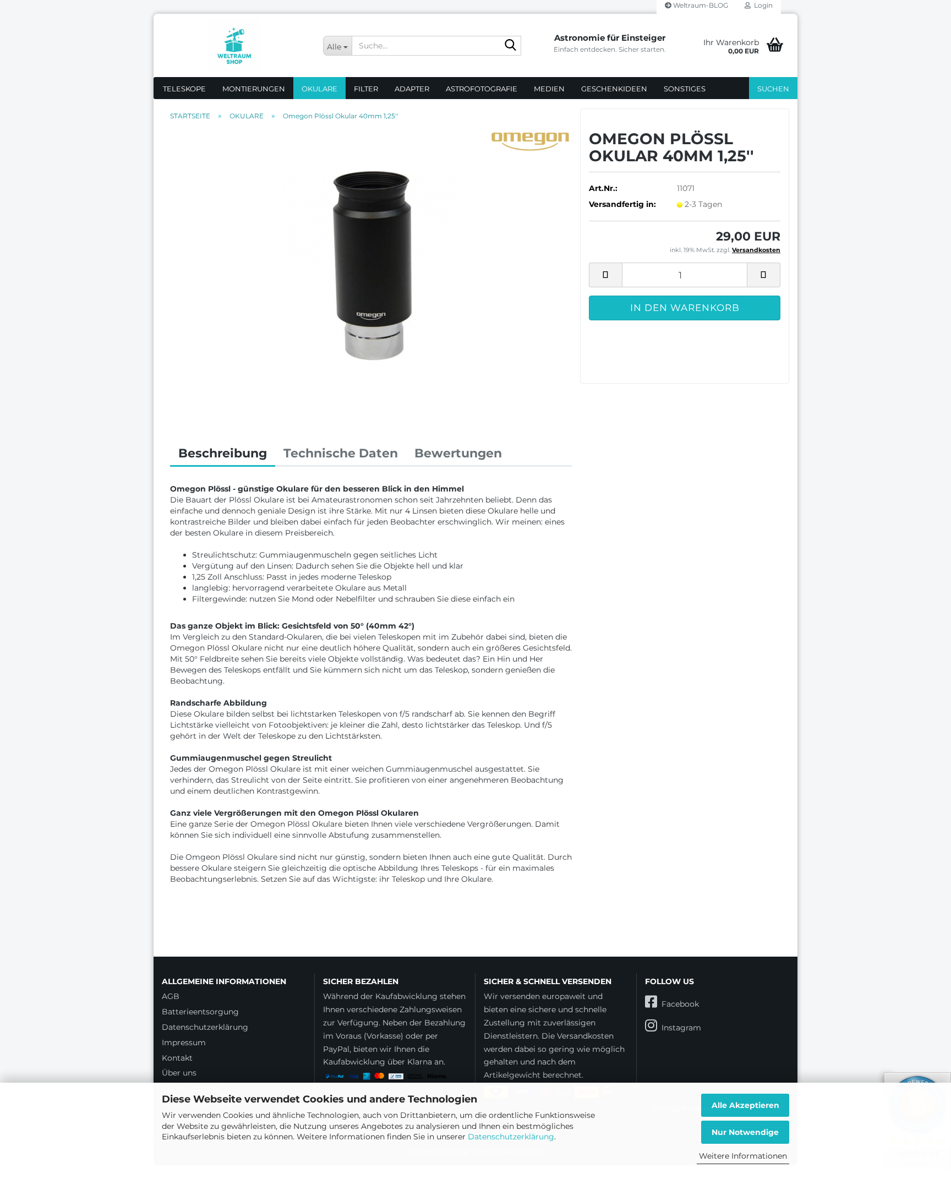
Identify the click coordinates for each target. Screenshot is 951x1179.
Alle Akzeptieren (745, 1105)
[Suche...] (510, 46)
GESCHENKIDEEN (614, 88)
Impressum (184, 1042)
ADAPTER (412, 88)
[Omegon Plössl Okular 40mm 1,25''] (371, 266)
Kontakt (177, 1058)
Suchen (773, 88)
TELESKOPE (184, 88)
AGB (170, 996)
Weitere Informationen (743, 1156)
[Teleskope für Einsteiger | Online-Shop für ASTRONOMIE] (234, 45)
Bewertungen (458, 453)
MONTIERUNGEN (253, 88)
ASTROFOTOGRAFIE (481, 88)
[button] (605, 275)
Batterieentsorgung (200, 1012)
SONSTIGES (685, 88)
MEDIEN (549, 88)
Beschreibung (222, 453)
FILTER (366, 88)
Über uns (179, 1073)
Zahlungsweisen (431, 1009)
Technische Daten (340, 453)
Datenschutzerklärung (511, 1137)
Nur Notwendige (745, 1132)
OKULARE (319, 88)
